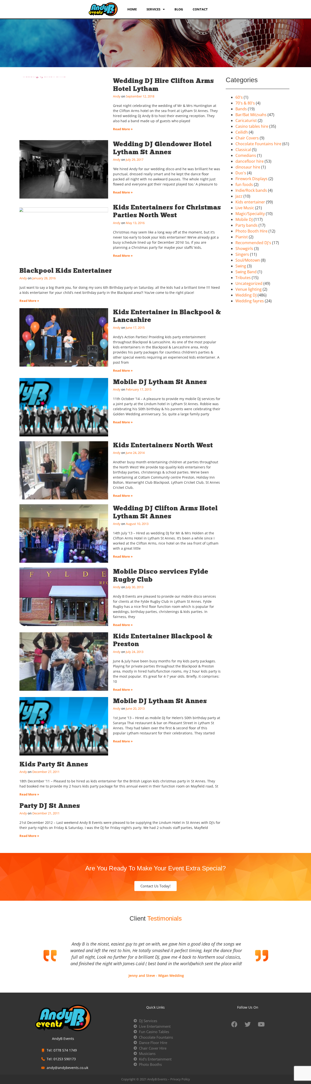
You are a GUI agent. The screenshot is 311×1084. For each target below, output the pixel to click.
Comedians (245, 155)
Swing (240, 266)
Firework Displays (251, 178)
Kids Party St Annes (53, 764)
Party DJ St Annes (49, 806)
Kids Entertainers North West (163, 445)
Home (132, 9)
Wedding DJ (246, 295)
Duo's (240, 173)
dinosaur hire (247, 167)
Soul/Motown (247, 260)
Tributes (243, 277)
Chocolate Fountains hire (258, 143)
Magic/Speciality (250, 213)
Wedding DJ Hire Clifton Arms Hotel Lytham (163, 84)
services (153, 9)
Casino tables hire (251, 126)
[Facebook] (234, 1024)
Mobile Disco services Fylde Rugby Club (160, 575)
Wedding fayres (249, 301)
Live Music (244, 207)
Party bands (246, 225)
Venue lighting (248, 289)
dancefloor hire (249, 161)
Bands (241, 109)
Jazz (238, 196)
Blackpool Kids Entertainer (65, 270)
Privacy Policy (180, 1079)
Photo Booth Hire (251, 231)
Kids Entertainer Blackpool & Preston (162, 640)
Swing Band (246, 271)
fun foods (244, 184)
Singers (242, 254)
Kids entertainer (250, 202)
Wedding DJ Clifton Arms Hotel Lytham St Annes (165, 512)
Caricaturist (246, 120)
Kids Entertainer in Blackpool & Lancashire (167, 316)
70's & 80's (245, 103)
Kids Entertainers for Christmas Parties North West (167, 211)
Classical (243, 149)
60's (239, 97)
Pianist (241, 237)
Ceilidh (241, 132)
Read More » (123, 129)
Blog (178, 9)
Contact (200, 9)
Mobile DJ (244, 219)
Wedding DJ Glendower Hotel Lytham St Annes (162, 148)
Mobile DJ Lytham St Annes (160, 382)
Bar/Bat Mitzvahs (251, 114)
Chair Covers (247, 138)
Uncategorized (248, 283)
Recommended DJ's (253, 242)
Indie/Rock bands (251, 190)
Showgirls (244, 248)
